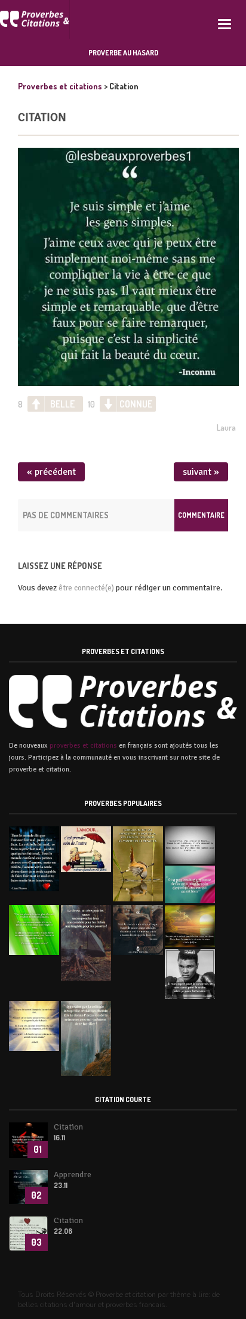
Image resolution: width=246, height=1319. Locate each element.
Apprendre (72, 1174)
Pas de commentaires (66, 515)
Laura (226, 427)
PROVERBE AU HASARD (123, 52)
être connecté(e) (86, 588)
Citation (42, 117)
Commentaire (201, 515)
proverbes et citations (83, 745)
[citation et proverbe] (35, 19)
